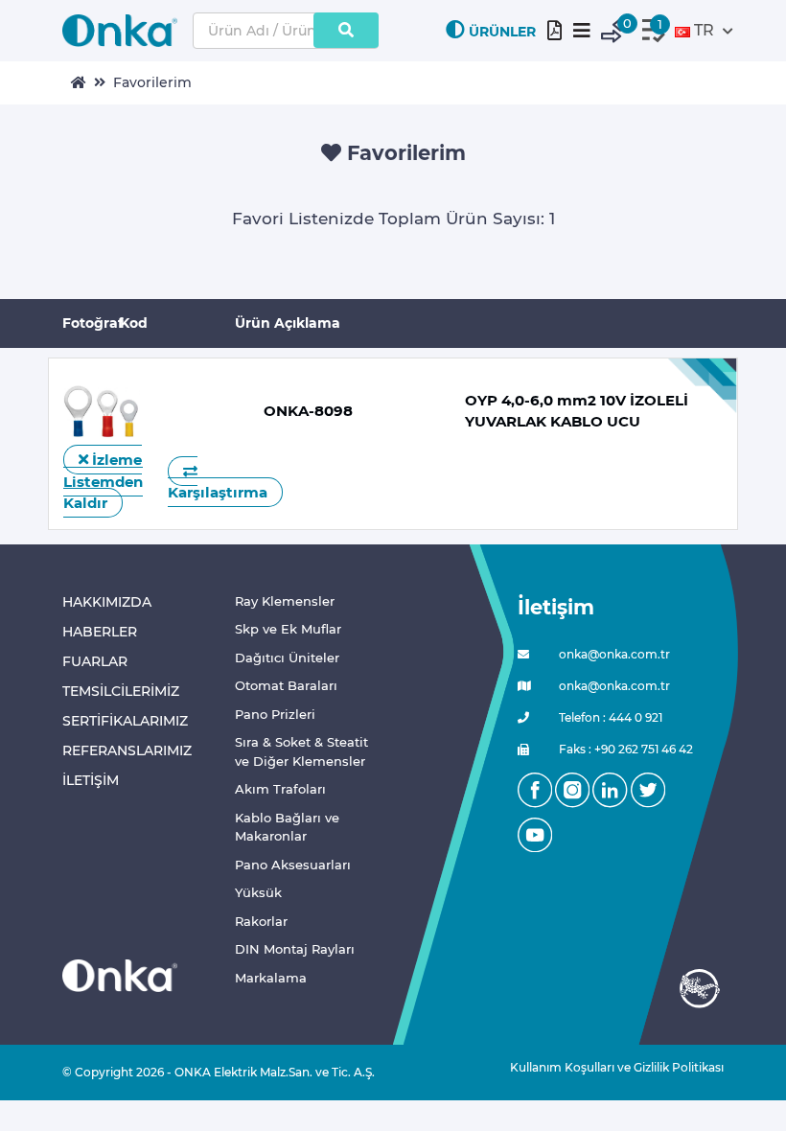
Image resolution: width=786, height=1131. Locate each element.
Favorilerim (152, 82)
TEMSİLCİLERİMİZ (120, 691)
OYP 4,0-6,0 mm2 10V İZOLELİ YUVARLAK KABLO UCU (576, 411)
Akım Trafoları (280, 788)
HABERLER (99, 631)
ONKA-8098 (308, 411)
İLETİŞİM (90, 780)
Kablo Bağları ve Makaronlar (287, 827)
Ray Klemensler (285, 601)
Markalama (271, 977)
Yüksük (258, 892)
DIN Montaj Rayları (295, 949)
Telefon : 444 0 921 (609, 717)
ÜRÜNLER (502, 31)
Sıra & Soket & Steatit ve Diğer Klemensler (301, 751)
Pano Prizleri (275, 714)
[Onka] (119, 975)
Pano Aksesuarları (293, 864)
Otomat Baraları (286, 685)
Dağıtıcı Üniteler (287, 657)
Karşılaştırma (217, 492)
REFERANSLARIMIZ (127, 750)
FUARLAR (94, 661)
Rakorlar (261, 921)
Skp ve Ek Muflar (288, 628)
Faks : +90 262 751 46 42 (624, 749)
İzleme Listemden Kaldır (103, 481)
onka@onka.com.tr (613, 654)
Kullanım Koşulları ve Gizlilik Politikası (610, 1067)
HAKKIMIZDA (106, 602)
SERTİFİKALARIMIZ (125, 720)
